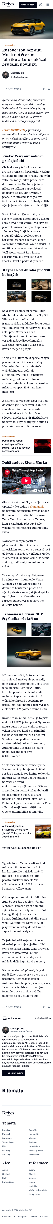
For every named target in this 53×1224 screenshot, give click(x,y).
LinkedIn (33, 1216)
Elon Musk (37, 506)
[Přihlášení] (41, 5)
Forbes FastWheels (13, 130)
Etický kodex (34, 1194)
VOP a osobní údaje (38, 1190)
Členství (32, 1174)
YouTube (44, 1216)
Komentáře (34, 1134)
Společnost (7, 1138)
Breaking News (36, 1150)
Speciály (33, 1130)
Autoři (5, 1170)
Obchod (6, 1174)
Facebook (6, 1216)
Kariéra (32, 1182)
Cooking (6, 1150)
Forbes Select (8, 1182)
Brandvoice (34, 1154)
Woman (32, 1138)
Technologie (8, 1142)
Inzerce (32, 1178)
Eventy (32, 1170)
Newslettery (34, 1146)
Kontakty (33, 1186)
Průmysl (6, 1134)
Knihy (4, 1178)
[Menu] (48, 5)
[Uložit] (49, 89)
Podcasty (33, 1142)
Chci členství (27, 5)
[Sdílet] (44, 89)
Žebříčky (6, 1154)
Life (4, 1146)
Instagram (22, 1216)
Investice (6, 1130)
